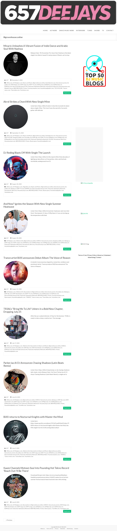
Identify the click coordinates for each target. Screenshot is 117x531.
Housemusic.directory (52, 86)
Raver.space (33, 141)
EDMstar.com (8, 86)
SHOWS (97, 30)
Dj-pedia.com (28, 137)
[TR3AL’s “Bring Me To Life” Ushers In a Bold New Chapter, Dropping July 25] (15, 316)
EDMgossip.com (62, 137)
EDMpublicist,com (9, 139)
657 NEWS (53, 30)
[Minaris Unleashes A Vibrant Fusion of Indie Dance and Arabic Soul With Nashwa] (15, 53)
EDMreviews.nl (57, 84)
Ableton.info (19, 241)
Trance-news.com (37, 297)
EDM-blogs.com (15, 84)
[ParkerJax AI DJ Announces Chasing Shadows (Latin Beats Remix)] (15, 370)
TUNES (89, 30)
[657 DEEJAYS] (58, 1)
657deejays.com (17, 83)
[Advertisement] (89, 154)
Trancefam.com (15, 90)
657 (7, 80)
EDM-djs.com (36, 137)
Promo (25, 88)
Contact (98, 257)
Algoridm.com (27, 187)
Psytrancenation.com (34, 88)
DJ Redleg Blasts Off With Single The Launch (26, 152)
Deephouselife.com (18, 137)
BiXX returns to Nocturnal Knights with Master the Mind (33, 416)
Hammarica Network (39, 86)
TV (103, 30)
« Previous (9, 520)
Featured (30, 86)
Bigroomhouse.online (39, 83)
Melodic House (8, 88)
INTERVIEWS (80, 30)
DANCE (38, 241)
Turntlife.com (22, 405)
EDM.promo (40, 84)
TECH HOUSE (58, 88)
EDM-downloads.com (19, 293)
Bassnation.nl (28, 292)
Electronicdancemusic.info (20, 86)
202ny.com (9, 83)
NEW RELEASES (18, 88)
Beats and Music (27, 83)
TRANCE (28, 297)
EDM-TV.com (33, 84)
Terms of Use (82, 255)
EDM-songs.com (18, 242)
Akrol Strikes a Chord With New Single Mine (26, 101)
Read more (67, 93)
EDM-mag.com (24, 84)
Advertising (91, 257)
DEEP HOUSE (8, 137)
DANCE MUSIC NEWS (66, 30)
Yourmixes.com (24, 90)
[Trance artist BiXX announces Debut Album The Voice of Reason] (15, 262)
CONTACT (110, 30)
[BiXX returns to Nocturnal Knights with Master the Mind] (15, 421)
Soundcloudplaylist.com (47, 88)
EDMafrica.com (48, 84)
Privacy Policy (91, 255)
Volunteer (107, 255)
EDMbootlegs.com (37, 242)
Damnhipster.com (50, 83)
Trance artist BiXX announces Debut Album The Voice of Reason (36, 257)
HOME (45, 30)
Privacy (56, 528)
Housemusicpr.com (64, 86)
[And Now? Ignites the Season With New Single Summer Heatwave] (15, 211)
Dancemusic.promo (61, 83)
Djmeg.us (13, 188)
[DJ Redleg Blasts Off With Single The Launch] (15, 157)
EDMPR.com (28, 188)
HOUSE (51, 139)
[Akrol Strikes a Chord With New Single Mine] (15, 105)
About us (100, 255)
